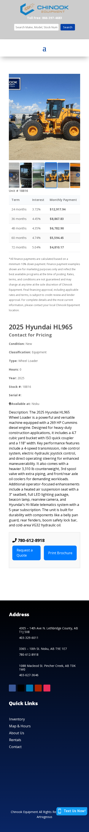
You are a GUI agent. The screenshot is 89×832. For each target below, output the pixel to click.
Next (78, 175)
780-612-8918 (30, 540)
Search (67, 27)
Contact (15, 746)
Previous (11, 175)
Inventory (17, 719)
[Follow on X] (20, 688)
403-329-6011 (28, 638)
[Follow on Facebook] (12, 688)
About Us (16, 733)
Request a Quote (25, 553)
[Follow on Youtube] (38, 688)
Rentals (15, 739)
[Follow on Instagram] (46, 688)
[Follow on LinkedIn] (29, 688)
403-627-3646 (28, 675)
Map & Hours (20, 726)
